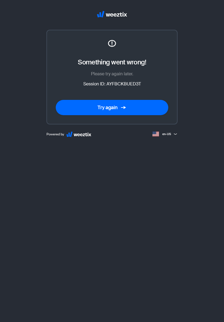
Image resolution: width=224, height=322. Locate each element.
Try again (108, 107)
